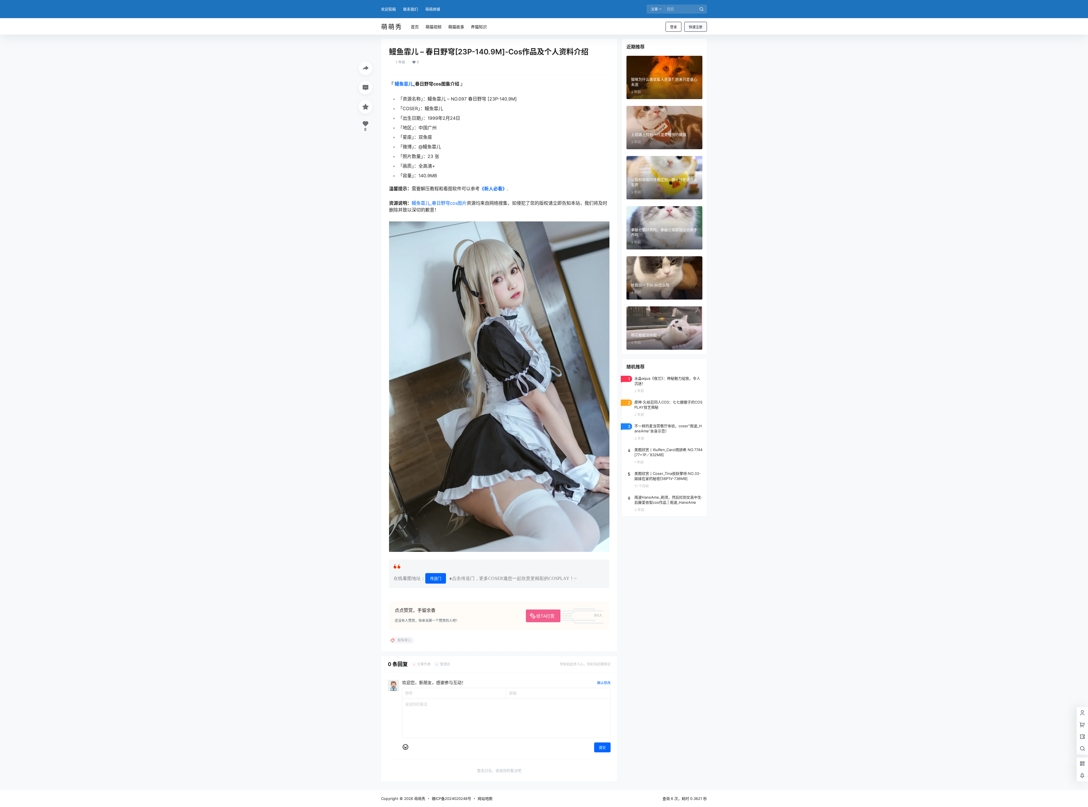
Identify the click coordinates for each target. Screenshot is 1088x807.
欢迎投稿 (388, 9)
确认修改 (604, 683)
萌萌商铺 (432, 9)
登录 (673, 27)
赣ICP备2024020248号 (451, 798)
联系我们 (410, 9)
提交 (602, 748)
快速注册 (695, 27)
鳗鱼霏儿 (404, 84)
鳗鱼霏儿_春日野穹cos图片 (439, 203)
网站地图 (485, 798)
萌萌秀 (419, 798)
